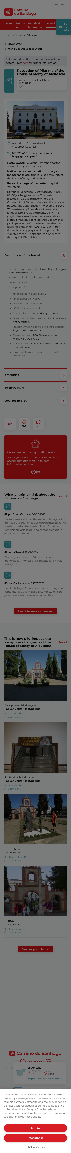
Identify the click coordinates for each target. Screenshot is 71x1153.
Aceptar (35, 1128)
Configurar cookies (36, 1147)
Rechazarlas (35, 1137)
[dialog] (35, 1121)
